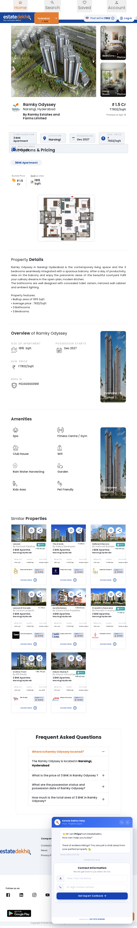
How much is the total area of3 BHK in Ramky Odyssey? (64, 799)
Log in (128, 18)
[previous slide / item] (13, 61)
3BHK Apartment (26, 162)
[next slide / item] (93, 61)
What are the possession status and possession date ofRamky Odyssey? (58, 786)
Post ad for (100, 18)
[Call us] (121, 822)
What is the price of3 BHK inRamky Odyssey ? (65, 775)
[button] (45, 21)
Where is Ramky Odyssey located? (58, 752)
